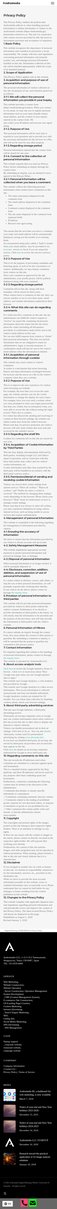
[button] (52, 3)
